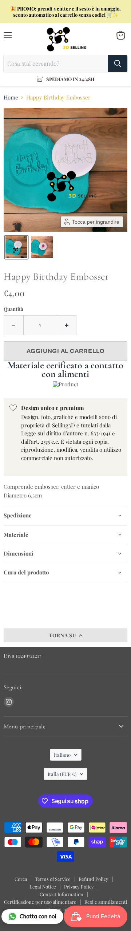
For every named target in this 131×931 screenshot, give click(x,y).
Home (11, 97)
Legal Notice (42, 886)
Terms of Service (53, 879)
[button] (16, 247)
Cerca (21, 879)
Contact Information (61, 894)
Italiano (62, 755)
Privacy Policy (79, 886)
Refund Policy (93, 879)
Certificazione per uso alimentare (40, 902)
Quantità (13, 309)
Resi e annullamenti (105, 902)
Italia (62, 774)
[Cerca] (117, 63)
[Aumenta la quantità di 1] (67, 325)
